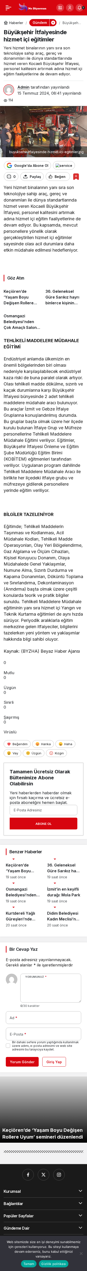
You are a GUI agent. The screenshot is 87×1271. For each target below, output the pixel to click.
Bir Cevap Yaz (23, 949)
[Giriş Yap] (70, 8)
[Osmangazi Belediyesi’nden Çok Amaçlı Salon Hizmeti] (23, 319)
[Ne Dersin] (32, 7)
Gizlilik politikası (53, 1264)
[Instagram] (59, 1174)
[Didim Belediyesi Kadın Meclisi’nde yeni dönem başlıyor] (64, 917)
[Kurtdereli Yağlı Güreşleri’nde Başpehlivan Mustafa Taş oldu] (23, 917)
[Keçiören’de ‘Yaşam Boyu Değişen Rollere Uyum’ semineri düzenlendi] (23, 295)
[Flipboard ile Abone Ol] (64, 165)
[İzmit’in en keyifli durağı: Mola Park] (64, 893)
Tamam (28, 1264)
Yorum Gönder (22, 1062)
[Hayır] (81, 1253)
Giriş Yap (54, 1062)
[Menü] (8, 8)
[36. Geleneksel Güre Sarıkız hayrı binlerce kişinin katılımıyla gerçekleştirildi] (64, 295)
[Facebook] (28, 1174)
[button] (60, 8)
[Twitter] (43, 1174)
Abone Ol (43, 824)
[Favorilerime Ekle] (76, 177)
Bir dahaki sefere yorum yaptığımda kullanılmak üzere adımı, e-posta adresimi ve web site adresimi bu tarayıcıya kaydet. (45, 1045)
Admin (23, 87)
